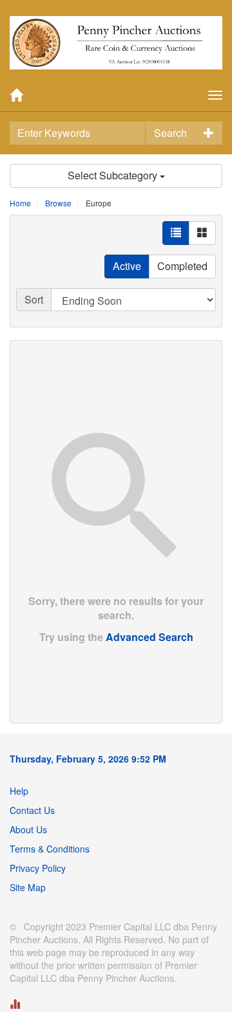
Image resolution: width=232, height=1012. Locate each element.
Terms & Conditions (50, 848)
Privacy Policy (38, 868)
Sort (33, 299)
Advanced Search (149, 636)
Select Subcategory (114, 175)
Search (170, 132)
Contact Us (32, 810)
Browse (58, 202)
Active (127, 265)
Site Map (28, 887)
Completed (182, 265)
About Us (28, 829)
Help (19, 790)
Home (20, 202)
